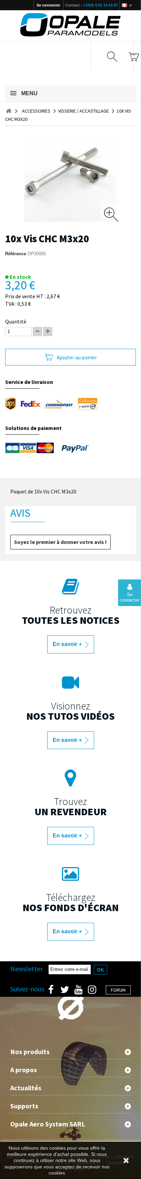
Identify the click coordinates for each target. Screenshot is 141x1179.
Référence (15, 253)
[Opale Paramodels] (70, 25)
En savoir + (68, 644)
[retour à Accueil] (8, 111)
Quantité (15, 321)
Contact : (91, 5)
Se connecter (48, 5)
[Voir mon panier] (133, 56)
